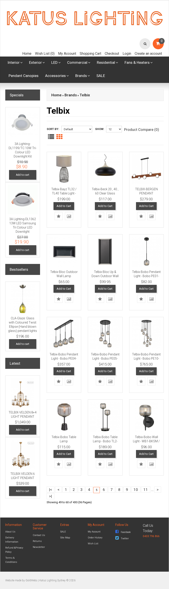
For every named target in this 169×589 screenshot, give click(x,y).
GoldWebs (31, 580)
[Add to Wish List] (59, 216)
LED (54, 62)
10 (136, 489)
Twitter (125, 538)
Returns (37, 541)
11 (145, 489)
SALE (100, 75)
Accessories (55, 75)
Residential (106, 62)
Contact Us (39, 535)
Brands (81, 75)
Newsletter (39, 547)
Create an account (148, 53)
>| (50, 496)
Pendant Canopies (24, 75)
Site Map (65, 537)
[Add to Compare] (69, 216)
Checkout (112, 53)
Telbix (85, 95)
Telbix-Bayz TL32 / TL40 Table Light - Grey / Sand (64, 193)
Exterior (35, 62)
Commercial (77, 62)
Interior (13, 62)
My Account (67, 53)
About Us (10, 531)
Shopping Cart (90, 53)
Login (127, 53)
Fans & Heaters (137, 62)
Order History (95, 537)
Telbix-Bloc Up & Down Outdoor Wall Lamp (105, 276)
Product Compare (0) (141, 129)
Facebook (126, 532)
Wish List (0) (45, 53)
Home (26, 53)
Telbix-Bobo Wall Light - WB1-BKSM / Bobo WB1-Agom (146, 441)
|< (50, 489)
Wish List (93, 543)
